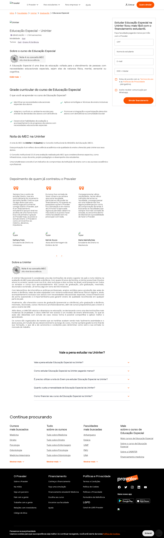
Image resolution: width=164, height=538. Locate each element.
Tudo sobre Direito (56, 440)
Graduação (44, 13)
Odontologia (16, 450)
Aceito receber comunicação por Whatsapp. (133, 91)
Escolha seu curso (56, 497)
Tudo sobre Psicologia (57, 450)
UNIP (86, 445)
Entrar (131, 4)
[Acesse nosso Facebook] (119, 487)
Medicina (14, 434)
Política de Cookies (91, 486)
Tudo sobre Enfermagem (59, 445)
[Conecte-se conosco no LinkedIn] (139, 487)
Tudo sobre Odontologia (58, 455)
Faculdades (22, 13)
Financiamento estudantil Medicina (63, 492)
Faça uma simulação (57, 486)
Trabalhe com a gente (23, 502)
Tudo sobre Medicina (57, 434)
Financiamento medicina (132, 456)
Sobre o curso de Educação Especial (133, 445)
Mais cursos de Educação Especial (136, 438)
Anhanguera (90, 434)
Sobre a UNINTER (128, 451)
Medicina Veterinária (20, 455)
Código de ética (20, 513)
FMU (86, 450)
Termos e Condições (91, 481)
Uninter (33, 13)
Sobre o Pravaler (21, 481)
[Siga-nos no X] (126, 487)
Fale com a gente (21, 497)
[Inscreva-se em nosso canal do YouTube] (145, 487)
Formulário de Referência (94, 497)
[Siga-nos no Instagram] (132, 487)
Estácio (87, 440)
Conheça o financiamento (59, 481)
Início (12, 13)
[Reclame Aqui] (130, 512)
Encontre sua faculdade (58, 502)
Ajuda (88, 5)
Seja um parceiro (21, 492)
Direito (13, 440)
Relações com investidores (25, 507)
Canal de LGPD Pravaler (93, 507)
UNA (86, 455)
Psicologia (15, 445)
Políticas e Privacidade (92, 492)
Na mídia (18, 486)
